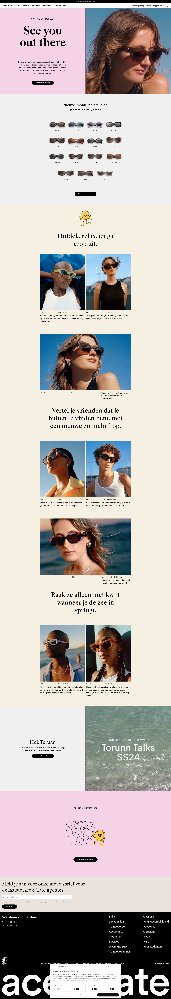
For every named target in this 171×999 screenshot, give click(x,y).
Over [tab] (109, 966)
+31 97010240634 (10, 926)
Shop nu (95, 1)
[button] (164, 6)
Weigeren (63, 995)
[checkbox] (3, 901)
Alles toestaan (108, 995)
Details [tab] (85, 966)
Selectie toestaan (85, 995)
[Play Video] (128, 748)
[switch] (76, 989)
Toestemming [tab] (62, 966)
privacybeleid (61, 902)
